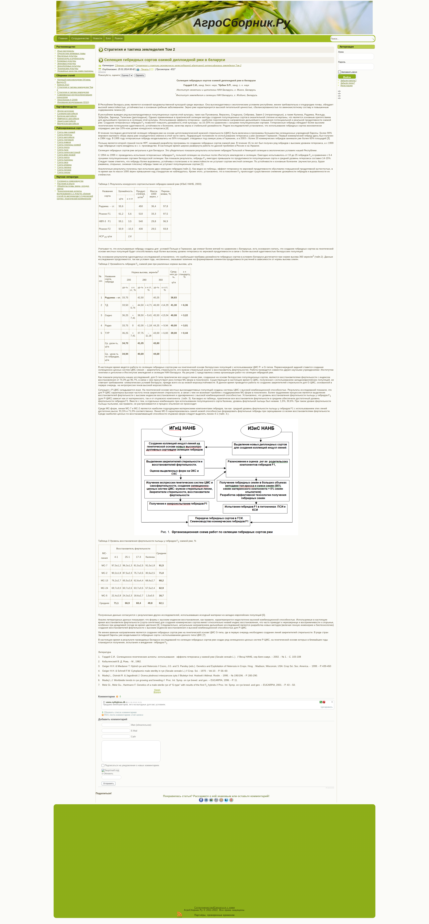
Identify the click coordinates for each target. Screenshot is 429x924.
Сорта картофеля (65, 137)
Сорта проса (63, 147)
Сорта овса (62, 162)
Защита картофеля (66, 121)
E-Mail (134, 731)
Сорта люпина (64, 167)
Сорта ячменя (64, 142)
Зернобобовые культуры (69, 66)
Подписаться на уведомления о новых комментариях (132, 765)
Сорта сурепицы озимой (69, 145)
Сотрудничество (80, 38)
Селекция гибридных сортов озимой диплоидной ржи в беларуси (164, 60)
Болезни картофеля (67, 116)
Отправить (108, 783)
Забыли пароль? (348, 80)
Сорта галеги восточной (68, 152)
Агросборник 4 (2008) (67, 100)
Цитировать (327, 707)
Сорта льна (62, 150)
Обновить (108, 773)
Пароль (341, 62)
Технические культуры (67, 68)
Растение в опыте (66, 183)
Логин (341, 52)
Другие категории (65, 111)
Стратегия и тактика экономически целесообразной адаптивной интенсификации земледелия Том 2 (188, 65)
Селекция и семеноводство (70, 181)
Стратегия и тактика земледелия (73, 92)
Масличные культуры (67, 56)
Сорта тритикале (65, 140)
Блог (108, 38)
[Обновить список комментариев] (120, 696)
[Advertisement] (214, 856)
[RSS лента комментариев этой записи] (117, 696)
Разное (119, 38)
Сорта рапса (63, 157)
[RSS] (179, 915)
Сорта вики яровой (66, 155)
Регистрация (347, 85)
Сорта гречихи (64, 170)
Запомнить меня (349, 72)
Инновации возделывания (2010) (73, 102)
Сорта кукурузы (64, 135)
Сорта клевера (64, 165)
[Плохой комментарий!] (324, 702)
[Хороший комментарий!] (321, 702)
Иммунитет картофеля (68, 118)
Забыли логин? (348, 83)
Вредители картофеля (68, 123)
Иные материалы (65, 51)
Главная (63, 38)
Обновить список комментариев (120, 712)
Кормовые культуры (66, 61)
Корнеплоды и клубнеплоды (70, 58)
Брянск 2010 (63, 85)
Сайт (133, 736)
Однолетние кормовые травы (71, 53)
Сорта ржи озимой (66, 132)
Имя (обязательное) (141, 725)
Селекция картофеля (67, 113)
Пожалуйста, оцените (109, 75)
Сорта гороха (63, 172)
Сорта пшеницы (65, 160)
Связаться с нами (224, 907)
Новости (97, 38)
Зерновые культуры (66, 63)
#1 (104, 702)
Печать (144, 69)
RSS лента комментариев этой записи (123, 715)
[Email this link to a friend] (152, 69)
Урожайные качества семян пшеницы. (75, 71)
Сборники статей (124, 65)
